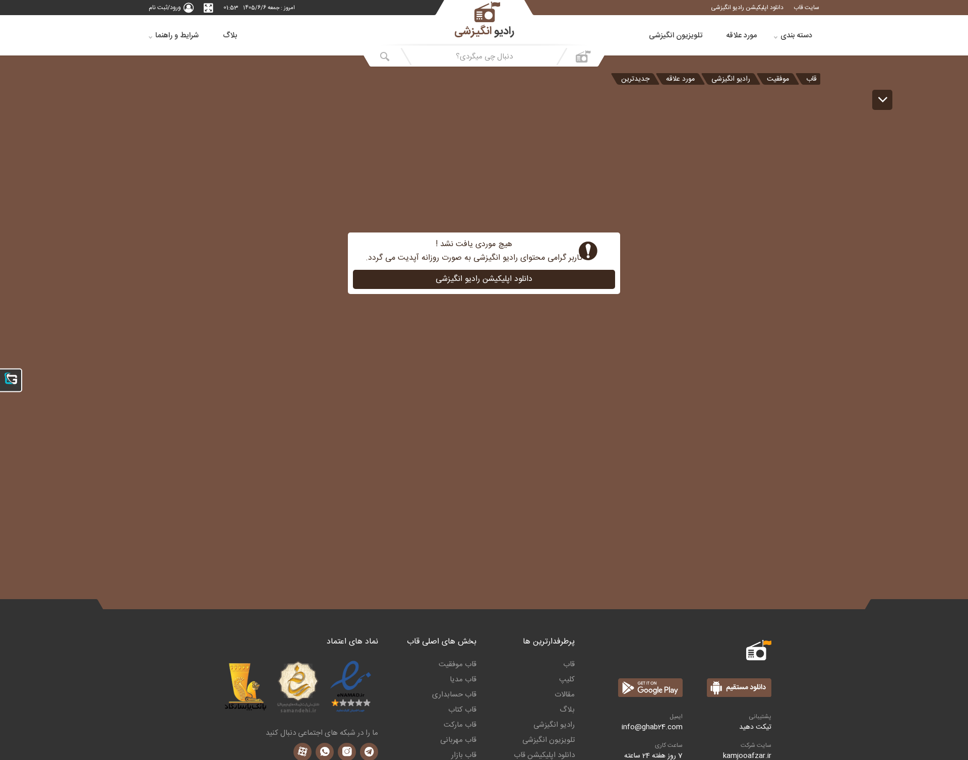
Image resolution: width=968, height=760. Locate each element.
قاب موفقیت (457, 665)
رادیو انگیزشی (730, 79)
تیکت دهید (755, 727)
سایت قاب (806, 8)
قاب (811, 79)
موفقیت (778, 79)
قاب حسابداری (454, 695)
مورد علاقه (741, 35)
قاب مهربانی (458, 740)
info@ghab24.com (652, 727)
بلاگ (230, 35)
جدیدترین (635, 79)
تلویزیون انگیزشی (675, 35)
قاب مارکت (460, 725)
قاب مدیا (463, 680)
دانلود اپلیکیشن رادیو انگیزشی (747, 8)
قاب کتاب (462, 710)
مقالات (565, 695)
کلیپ (567, 680)
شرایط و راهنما (177, 35)
